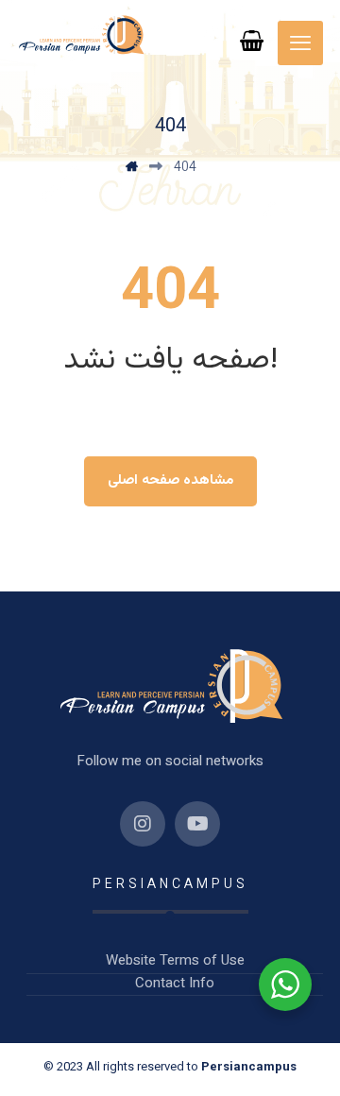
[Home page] (132, 168)
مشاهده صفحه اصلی (170, 480)
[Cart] (252, 41)
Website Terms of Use (175, 961)
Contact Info (174, 984)
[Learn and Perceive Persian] (80, 35)
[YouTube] (197, 824)
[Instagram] (142, 824)
